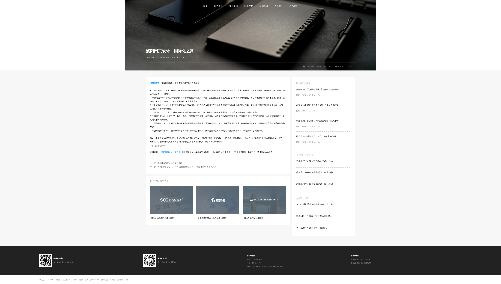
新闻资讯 (263, 6)
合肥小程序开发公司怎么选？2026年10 (314, 161)
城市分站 (124, 280)
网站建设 (351, 66)
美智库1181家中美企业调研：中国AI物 (314, 172)
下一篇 (183, 167)
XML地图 (111, 280)
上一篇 (166, 163)
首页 (319, 66)
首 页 (205, 6)
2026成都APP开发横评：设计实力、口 (314, 228)
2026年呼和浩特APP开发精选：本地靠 (314, 204)
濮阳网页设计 (161, 145)
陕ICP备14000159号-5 (93, 280)
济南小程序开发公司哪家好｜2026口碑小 (315, 184)
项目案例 (233, 6)
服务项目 (218, 6)
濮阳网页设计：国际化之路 (172, 152)
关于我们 (279, 6)
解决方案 (248, 6)
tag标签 (118, 280)
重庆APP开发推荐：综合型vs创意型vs (314, 216)
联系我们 (294, 6)
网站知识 (339, 66)
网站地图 (104, 280)
